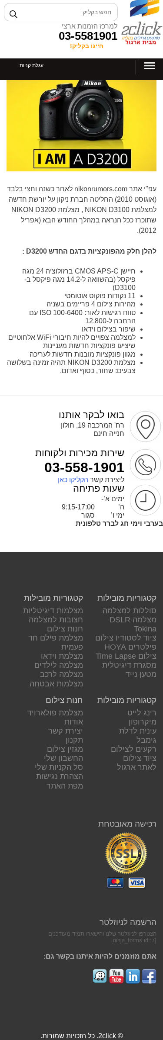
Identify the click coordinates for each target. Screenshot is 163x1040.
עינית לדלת (137, 731)
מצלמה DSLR (133, 619)
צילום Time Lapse (126, 656)
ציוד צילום (139, 758)
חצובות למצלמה (56, 619)
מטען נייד (141, 674)
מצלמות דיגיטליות (53, 610)
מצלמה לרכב (61, 674)
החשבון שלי (63, 758)
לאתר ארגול (136, 767)
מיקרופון (142, 722)
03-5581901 (88, 36)
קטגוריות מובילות (126, 597)
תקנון (74, 740)
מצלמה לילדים (58, 665)
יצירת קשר (65, 731)
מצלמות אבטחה (56, 683)
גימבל (146, 740)
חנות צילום (65, 629)
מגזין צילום (65, 749)
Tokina (145, 629)
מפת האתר (65, 786)
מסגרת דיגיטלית (129, 665)
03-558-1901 (84, 467)
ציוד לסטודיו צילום (125, 638)
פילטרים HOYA (130, 647)
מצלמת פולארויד (55, 712)
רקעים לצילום (133, 749)
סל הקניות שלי (59, 767)
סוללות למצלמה (129, 610)
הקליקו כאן (73, 479)
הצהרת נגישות (59, 776)
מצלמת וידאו (62, 656)
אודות (73, 722)
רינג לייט (141, 712)
